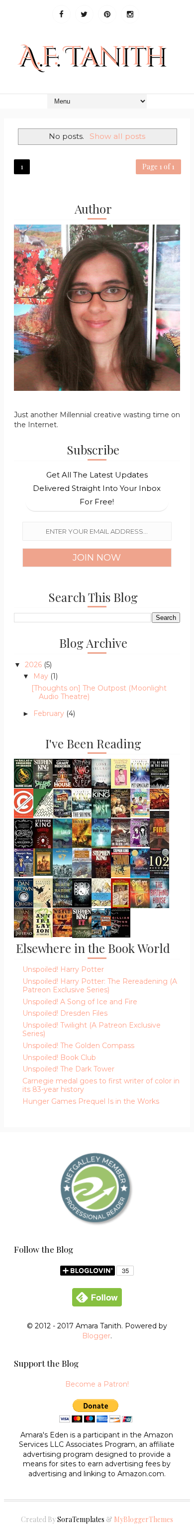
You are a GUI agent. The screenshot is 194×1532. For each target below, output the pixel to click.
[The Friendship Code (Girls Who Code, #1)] (140, 802)
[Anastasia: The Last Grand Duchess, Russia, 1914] (120, 893)
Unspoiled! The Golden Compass (78, 1045)
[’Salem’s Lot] (43, 774)
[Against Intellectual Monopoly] (23, 802)
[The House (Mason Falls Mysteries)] (43, 802)
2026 (34, 664)
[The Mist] (101, 803)
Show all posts (117, 136)
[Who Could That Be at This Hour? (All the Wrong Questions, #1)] (101, 922)
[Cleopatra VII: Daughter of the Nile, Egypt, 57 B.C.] (43, 861)
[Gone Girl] (120, 922)
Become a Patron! (97, 1384)
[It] (82, 923)
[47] (62, 862)
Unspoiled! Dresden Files (64, 1013)
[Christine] (43, 833)
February (49, 713)
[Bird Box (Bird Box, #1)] (82, 892)
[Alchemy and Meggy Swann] (120, 802)
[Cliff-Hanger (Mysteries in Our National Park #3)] (62, 833)
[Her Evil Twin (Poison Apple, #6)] (140, 831)
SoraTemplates (80, 1519)
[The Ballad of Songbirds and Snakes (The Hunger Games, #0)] (23, 772)
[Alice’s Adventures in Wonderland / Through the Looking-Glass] (101, 891)
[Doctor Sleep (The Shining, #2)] (82, 772)
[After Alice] (43, 892)
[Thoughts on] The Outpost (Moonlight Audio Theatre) (99, 692)
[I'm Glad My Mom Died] (120, 772)
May (41, 676)
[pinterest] (107, 14)
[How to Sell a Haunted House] (62, 772)
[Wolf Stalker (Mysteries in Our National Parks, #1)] (101, 833)
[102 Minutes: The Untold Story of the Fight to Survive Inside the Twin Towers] (159, 863)
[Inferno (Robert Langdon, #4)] (23, 922)
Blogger (96, 1335)
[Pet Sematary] (140, 773)
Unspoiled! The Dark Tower (68, 1068)
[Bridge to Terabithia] (140, 862)
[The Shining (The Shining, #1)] (82, 803)
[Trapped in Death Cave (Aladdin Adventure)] (120, 832)
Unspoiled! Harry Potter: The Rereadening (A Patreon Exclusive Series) (99, 985)
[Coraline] (23, 832)
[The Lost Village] (101, 773)
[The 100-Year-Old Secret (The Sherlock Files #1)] (140, 893)
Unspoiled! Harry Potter (63, 969)
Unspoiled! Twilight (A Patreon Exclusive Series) (91, 1029)
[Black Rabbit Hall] (62, 892)
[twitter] (84, 14)
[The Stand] (120, 862)
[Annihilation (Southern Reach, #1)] (43, 922)
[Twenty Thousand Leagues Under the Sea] (82, 862)
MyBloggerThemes (143, 1519)
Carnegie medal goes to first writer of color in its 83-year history (101, 1085)
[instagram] (130, 14)
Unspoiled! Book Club (59, 1057)
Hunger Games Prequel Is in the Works (90, 1101)
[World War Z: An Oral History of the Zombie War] (62, 922)
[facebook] (61, 14)
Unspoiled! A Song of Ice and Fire (79, 1001)
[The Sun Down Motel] (62, 802)
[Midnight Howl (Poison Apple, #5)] (23, 861)
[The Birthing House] (159, 892)
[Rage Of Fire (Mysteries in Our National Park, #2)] (159, 833)
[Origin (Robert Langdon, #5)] (23, 892)
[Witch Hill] (82, 832)
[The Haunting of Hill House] (159, 803)
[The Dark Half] (101, 863)
